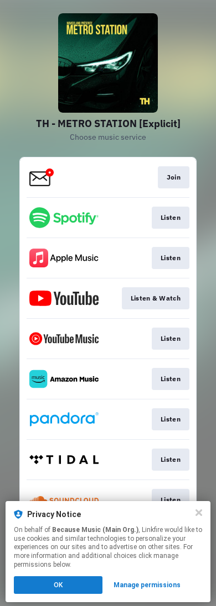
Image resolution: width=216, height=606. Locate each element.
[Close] (199, 512)
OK (58, 585)
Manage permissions (147, 585)
